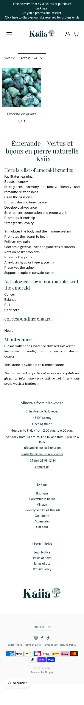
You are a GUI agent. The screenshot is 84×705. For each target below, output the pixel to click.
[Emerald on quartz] (21, 87)
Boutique (42, 493)
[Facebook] (42, 638)
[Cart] (76, 34)
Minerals (42, 504)
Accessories (42, 521)
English (39, 627)
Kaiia (47, 668)
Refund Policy (42, 569)
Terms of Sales (42, 558)
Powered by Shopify (42, 672)
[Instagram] (36, 638)
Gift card (42, 527)
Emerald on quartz (21, 114)
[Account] (67, 34)
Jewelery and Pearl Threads (42, 510)
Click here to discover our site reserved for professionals (42, 17)
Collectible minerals (42, 499)
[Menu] (9, 34)
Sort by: (9, 58)
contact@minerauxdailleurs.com (42, 454)
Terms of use (42, 563)
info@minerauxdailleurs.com (42, 447)
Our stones (42, 516)
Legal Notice (42, 552)
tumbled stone (53, 365)
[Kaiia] (42, 34)
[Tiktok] (48, 638)
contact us (42, 467)
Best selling (29, 58)
